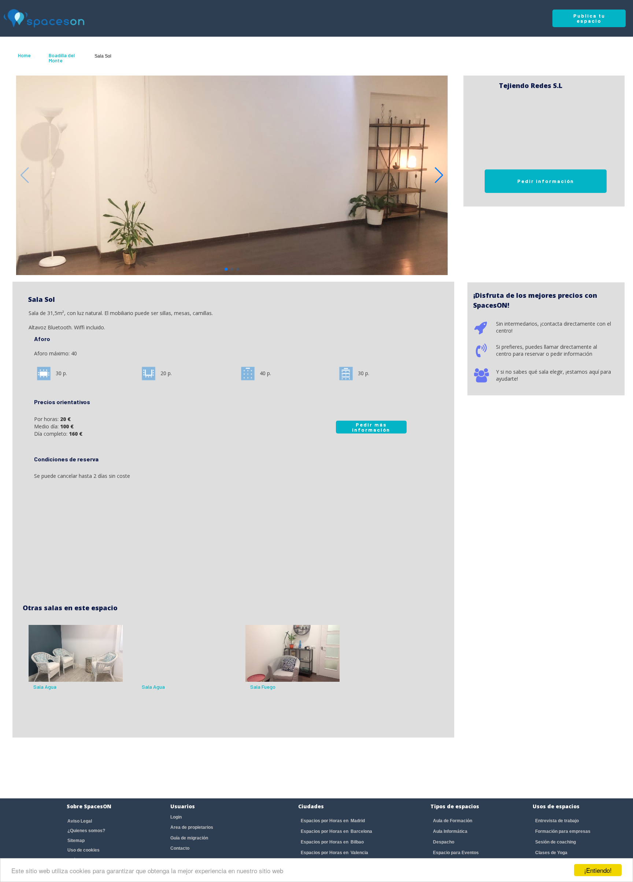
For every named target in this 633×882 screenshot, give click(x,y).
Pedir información (545, 181)
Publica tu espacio (589, 18)
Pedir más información (371, 427)
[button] (439, 175)
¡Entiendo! (598, 870)
